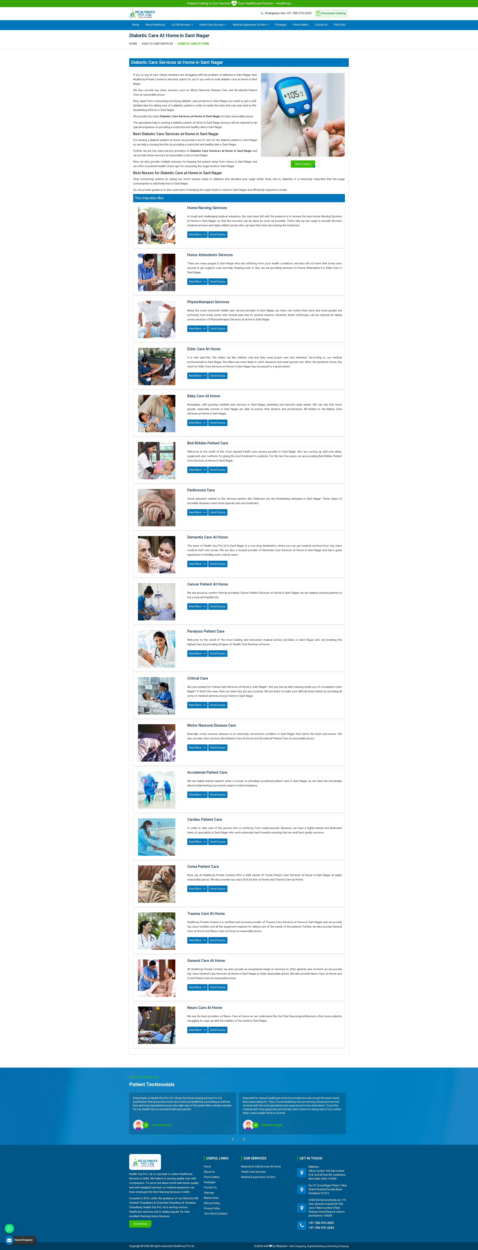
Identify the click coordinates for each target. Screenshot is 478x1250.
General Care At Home (206, 961)
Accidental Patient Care (207, 772)
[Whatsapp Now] (9, 1228)
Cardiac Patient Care (204, 819)
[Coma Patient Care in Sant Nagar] (156, 884)
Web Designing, (298, 1246)
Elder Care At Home (204, 349)
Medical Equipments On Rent (249, 25)
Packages (281, 25)
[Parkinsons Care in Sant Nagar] (156, 507)
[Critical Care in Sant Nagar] (156, 696)
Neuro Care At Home (204, 1008)
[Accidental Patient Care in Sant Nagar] (156, 790)
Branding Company (338, 1246)
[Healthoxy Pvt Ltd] (142, 13)
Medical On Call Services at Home (261, 1166)
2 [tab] (238, 1139)
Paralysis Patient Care (205, 631)
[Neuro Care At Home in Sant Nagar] (156, 1025)
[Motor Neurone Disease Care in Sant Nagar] (156, 743)
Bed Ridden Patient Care (207, 443)
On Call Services (180, 25)
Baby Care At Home (203, 396)
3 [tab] (244, 1139)
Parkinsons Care (201, 490)
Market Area (211, 1197)
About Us (209, 1171)
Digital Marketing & (317, 1246)
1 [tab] (233, 1139)
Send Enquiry (218, 235)
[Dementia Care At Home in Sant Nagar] (156, 554)
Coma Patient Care (203, 866)
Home (135, 25)
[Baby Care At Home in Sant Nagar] (156, 413)
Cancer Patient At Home (207, 584)
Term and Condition (215, 1213)
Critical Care (197, 678)
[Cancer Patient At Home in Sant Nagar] (156, 601)
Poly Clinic (340, 25)
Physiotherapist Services (208, 302)
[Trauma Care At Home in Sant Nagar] (156, 931)
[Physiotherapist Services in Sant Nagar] (156, 319)
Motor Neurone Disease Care (211, 725)
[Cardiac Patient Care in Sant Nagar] (156, 837)
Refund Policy (212, 1203)
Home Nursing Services (207, 208)
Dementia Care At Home (207, 537)
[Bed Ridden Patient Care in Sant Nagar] (156, 460)
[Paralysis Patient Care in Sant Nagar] (156, 648)
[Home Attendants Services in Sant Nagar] (156, 272)
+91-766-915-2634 (321, 1228)
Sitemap (209, 1192)
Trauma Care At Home (206, 914)
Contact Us (321, 25)
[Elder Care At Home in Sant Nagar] (156, 366)
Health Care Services (211, 25)
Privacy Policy (212, 1208)
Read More (195, 235)
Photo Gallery (300, 25)
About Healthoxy (155, 25)
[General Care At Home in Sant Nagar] (156, 978)
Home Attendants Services (210, 255)
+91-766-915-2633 (288, 13)
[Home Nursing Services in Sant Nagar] (156, 225)
